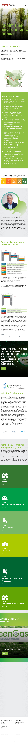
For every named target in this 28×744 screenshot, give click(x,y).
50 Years (2, 728)
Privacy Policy (14, 741)
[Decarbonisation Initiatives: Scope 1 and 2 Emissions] (14, 262)
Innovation (3, 723)
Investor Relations (4, 726)
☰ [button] (25, 5)
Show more (4, 606)
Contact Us (3, 732)
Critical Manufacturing (19, 724)
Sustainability (3, 724)
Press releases (17, 734)
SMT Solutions (17, 723)
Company (2, 722)
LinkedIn (16, 732)
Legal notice (9, 741)
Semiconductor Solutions (19, 722)
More (2, 368)
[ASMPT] (6, 5)
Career (2, 727)
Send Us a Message (4, 734)
